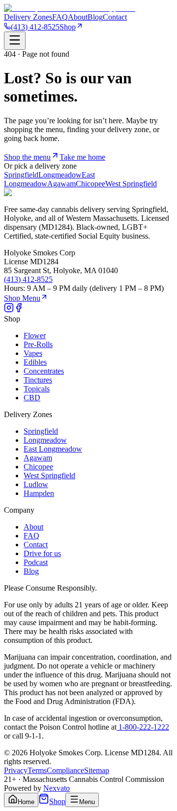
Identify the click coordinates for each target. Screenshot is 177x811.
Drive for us (42, 553)
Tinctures (38, 380)
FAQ (60, 17)
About (78, 17)
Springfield (21, 175)
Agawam (61, 183)
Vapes (33, 353)
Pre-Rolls (38, 344)
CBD (32, 397)
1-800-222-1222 (143, 727)
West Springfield (131, 183)
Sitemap (96, 770)
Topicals (37, 389)
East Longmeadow (53, 449)
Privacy (16, 770)
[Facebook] (19, 310)
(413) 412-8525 (35, 27)
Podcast (36, 562)
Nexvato (56, 788)
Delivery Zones (28, 17)
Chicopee (90, 183)
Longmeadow (60, 175)
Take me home (82, 157)
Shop (67, 27)
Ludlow (36, 484)
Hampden (39, 493)
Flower (35, 335)
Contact (115, 17)
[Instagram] (9, 310)
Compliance (65, 770)
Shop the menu (27, 157)
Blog (95, 17)
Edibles (35, 362)
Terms (37, 770)
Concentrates (44, 371)
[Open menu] (15, 41)
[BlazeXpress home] (69, 8)
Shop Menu (22, 298)
